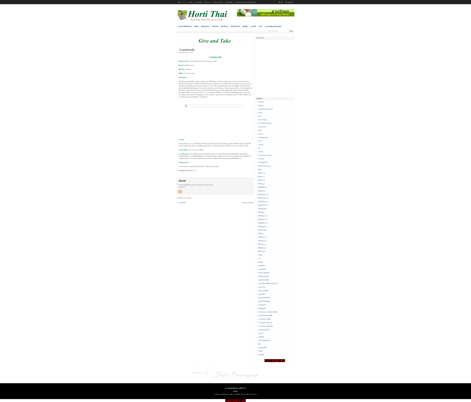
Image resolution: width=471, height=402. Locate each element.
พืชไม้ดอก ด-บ (262, 219)
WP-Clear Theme (251, 394)
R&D (259, 130)
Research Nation (229, 2)
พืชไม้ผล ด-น (262, 241)
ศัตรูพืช (245, 26)
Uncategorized (263, 137)
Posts (282, 2)
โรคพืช (260, 351)
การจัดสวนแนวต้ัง (217, 2)
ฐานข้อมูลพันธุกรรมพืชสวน (235, 388)
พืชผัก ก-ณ (261, 173)
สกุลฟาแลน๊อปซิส (263, 273)
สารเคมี (253, 26)
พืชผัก (196, 26)
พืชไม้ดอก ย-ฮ (262, 226)
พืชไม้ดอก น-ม (262, 223)
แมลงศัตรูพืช (262, 347)
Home (179, 2)
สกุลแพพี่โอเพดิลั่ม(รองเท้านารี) (268, 283)
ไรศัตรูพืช (261, 355)
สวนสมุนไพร (198, 2)
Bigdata (260, 105)
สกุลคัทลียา (261, 266)
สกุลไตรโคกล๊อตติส (264, 301)
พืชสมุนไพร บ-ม (263, 201)
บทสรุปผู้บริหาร (263, 162)
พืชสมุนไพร (205, 26)
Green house (262, 120)
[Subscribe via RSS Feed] (180, 191)
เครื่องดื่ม (261, 337)
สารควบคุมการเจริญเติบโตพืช (267, 312)
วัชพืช (260, 255)
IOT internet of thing (264, 123)
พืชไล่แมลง (261, 251)
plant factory (262, 127)
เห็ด (259, 344)
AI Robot (261, 102)
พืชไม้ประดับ (235, 26)
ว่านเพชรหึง (181, 202)
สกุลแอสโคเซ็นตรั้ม (264, 298)
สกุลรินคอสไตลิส (263, 276)
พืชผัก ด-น (261, 177)
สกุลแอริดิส (261, 294)
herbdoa (181, 52)
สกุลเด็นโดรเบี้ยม (263, 280)
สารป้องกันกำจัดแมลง (265, 323)
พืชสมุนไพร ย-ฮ (263, 205)
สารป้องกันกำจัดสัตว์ (264, 319)
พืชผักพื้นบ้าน (262, 187)
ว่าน (195, 170)
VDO (259, 141)
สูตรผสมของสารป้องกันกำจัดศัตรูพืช (245, 2)
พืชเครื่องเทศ (262, 209)
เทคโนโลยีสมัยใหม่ (185, 26)
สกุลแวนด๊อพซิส (263, 290)
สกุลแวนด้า (261, 287)
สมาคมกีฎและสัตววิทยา (273, 26)
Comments (290, 2)
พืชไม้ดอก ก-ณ (263, 216)
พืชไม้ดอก (224, 26)
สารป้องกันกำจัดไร (264, 330)
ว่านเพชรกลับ (187, 49)
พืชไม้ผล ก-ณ (262, 237)
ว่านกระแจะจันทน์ (247, 202)
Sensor (260, 134)
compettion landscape (265, 109)
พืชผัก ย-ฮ (261, 184)
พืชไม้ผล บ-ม (262, 244)
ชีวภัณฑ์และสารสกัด (264, 155)
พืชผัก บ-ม (261, 180)
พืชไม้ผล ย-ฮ (262, 248)
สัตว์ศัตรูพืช (262, 308)
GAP (260, 26)
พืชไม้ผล (215, 26)
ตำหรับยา (207, 2)
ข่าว (184, 2)
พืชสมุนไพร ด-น (263, 198)
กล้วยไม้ (260, 145)
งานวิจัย (190, 2)
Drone (260, 112)
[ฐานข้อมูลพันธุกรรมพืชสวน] (203, 21)
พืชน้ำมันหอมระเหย (264, 166)
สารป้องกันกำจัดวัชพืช (265, 315)
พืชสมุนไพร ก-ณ (263, 194)
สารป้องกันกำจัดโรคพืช (265, 326)
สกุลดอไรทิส (262, 269)
